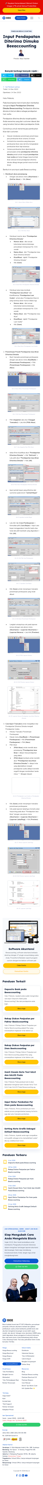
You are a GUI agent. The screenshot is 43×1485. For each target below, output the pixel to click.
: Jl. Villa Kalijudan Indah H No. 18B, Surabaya (21, 1447)
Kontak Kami (7, 1401)
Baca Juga (21, 1008)
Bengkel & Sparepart (29, 1362)
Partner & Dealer (8, 1407)
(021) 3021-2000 (8, 1433)
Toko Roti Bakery (8, 1372)
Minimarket (6, 1377)
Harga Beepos (7, 1356)
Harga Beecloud (8, 1353)
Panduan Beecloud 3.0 (29, 1377)
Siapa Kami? (6, 1396)
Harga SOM (6, 1359)
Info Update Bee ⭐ (28, 1388)
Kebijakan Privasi (8, 1410)
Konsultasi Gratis (21, 971)
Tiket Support (7, 1404)
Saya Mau (21, 10)
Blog (23, 1372)
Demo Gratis (21, 18)
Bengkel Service (8, 1374)
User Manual (26, 1383)
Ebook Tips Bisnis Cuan (29, 1386)
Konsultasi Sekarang (22, 1261)
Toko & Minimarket (28, 1356)
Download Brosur (12, 1364)
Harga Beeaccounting (10, 1350)
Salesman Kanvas (28, 1353)
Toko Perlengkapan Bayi (11, 1380)
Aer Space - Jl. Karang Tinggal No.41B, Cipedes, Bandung (19, 1451)
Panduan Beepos (27, 1380)
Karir (4, 1399)
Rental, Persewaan (9, 1383)
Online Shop (26, 1364)
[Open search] (39, 18)
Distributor (25, 1350)
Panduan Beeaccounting (30, 1374)
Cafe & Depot (26, 1359)
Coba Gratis (21, 965)
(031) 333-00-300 (20, 1433)
